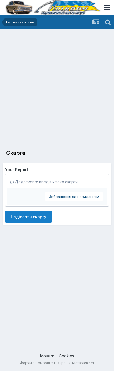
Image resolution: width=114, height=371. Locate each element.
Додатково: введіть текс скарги (46, 181)
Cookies (66, 356)
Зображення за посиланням (74, 196)
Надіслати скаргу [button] (28, 216)
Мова (45, 356)
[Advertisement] (57, 89)
